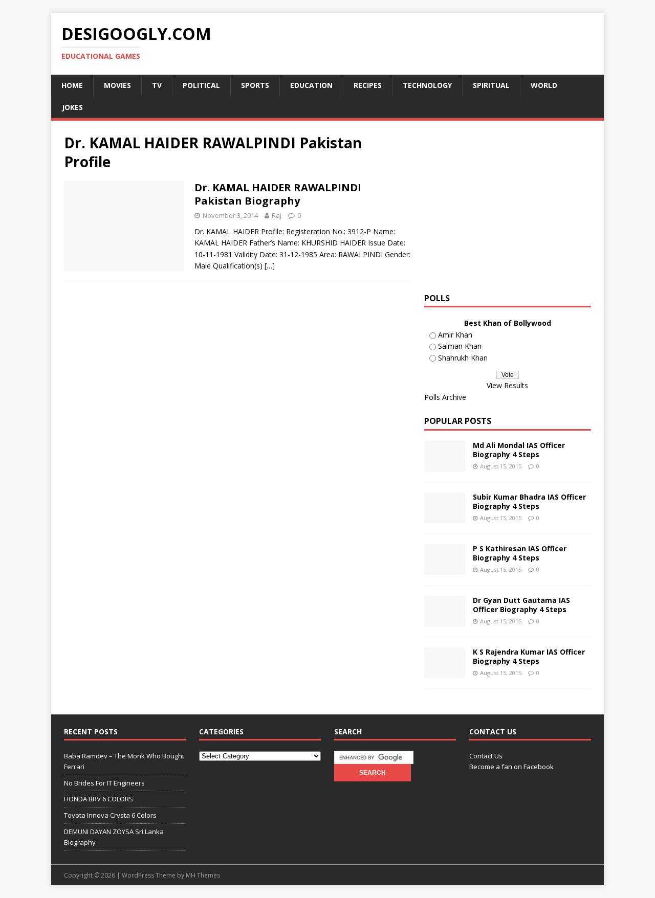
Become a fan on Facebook (511, 766)
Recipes (368, 85)
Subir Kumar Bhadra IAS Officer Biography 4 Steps (529, 501)
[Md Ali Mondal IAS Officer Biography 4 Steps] (444, 465)
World (544, 85)
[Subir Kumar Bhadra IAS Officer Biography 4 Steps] (444, 517)
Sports (255, 85)
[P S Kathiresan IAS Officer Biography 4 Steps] (444, 569)
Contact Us (486, 755)
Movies (117, 85)
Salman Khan (460, 346)
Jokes (72, 107)
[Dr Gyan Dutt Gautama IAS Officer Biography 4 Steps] (444, 620)
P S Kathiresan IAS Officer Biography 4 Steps (519, 553)
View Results (507, 385)
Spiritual (491, 85)
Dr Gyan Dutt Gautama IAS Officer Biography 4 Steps (521, 604)
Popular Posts (457, 420)
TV (157, 85)
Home (72, 85)
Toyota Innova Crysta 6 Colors (110, 815)
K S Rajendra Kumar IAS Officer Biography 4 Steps (529, 656)
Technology (427, 85)
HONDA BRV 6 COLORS (98, 798)
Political (201, 85)
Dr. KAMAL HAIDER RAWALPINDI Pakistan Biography (277, 194)
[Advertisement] (510, 205)
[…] (270, 266)
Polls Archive (445, 397)
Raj (276, 215)
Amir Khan (455, 335)
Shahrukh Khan (463, 358)
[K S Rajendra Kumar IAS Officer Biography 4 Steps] (444, 672)
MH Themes (203, 875)
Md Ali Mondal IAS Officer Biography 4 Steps (519, 449)
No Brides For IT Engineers (104, 783)
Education (311, 85)
